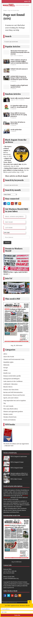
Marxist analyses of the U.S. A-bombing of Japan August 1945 (19, 474)
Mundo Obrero (7, 387)
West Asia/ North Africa (10, 409)
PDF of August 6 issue (16, 468)
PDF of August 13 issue (16, 462)
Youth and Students (9, 420)
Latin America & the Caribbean (13, 381)
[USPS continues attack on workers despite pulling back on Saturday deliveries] (6, 62)
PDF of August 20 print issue (18, 456)
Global (5, 370)
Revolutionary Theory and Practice (14, 395)
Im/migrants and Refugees (11, 378)
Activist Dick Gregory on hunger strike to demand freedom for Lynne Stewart (19, 77)
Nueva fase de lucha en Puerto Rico (17, 123)
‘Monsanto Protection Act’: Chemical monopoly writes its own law (19, 52)
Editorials (6, 365)
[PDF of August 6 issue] (6, 471)
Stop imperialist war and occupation (14, 400)
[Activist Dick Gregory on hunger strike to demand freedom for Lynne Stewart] (6, 79)
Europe (5, 367)
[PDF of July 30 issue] (6, 482)
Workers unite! (8, 414)
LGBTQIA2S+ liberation (10, 384)
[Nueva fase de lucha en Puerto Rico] (6, 124)
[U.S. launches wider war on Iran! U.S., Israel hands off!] (6, 108)
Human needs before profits (12, 376)
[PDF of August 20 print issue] (6, 459)
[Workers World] (16, 5)
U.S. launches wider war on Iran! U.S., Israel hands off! (18, 106)
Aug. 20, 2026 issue (16, 345)
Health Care (7, 373)
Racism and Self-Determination (13, 392)
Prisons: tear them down (10, 389)
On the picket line (16, 129)
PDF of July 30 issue (16, 479)
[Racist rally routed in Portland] (6, 101)
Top (4, 403)
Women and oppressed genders (13, 411)
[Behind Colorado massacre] (6, 72)
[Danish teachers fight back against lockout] (6, 88)
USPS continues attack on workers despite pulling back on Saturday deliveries (19, 61)
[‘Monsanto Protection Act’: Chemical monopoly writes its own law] (6, 53)
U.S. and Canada (8, 406)
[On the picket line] (6, 132)
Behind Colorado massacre (19, 69)
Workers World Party (9, 417)
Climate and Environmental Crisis (13, 359)
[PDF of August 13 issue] (6, 465)
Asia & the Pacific (8, 356)
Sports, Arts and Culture (10, 398)
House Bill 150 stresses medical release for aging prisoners (18, 114)
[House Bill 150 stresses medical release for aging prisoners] (6, 116)
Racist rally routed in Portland (19, 98)
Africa (5, 354)
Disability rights (8, 362)
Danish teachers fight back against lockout (19, 86)
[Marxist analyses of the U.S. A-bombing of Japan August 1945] (6, 476)
